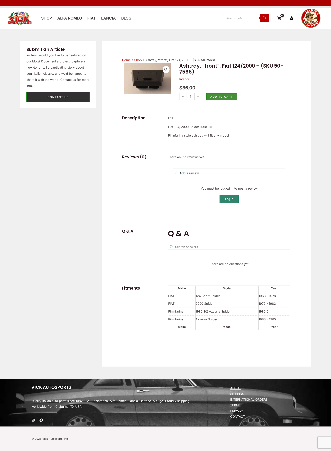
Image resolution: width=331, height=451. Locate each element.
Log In (229, 199)
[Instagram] (33, 420)
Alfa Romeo (69, 18)
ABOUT (235, 388)
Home (126, 60)
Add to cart (221, 96)
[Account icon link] (291, 18)
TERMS (235, 405)
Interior (184, 79)
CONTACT (237, 416)
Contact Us (58, 97)
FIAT (91, 18)
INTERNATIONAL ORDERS (249, 399)
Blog (126, 18)
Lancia (108, 18)
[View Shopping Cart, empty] (279, 19)
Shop (46, 18)
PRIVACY (236, 411)
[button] (166, 69)
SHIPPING (237, 394)
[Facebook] (41, 420)
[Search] (264, 18)
